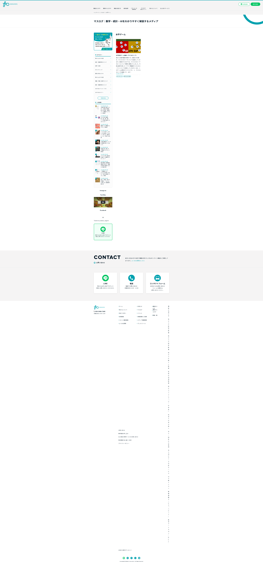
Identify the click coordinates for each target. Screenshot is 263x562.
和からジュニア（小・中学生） (168, 399)
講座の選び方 (168, 311)
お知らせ (140, 306)
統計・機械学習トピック (101, 62)
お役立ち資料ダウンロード (125, 550)
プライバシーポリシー (123, 443)
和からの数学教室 (168, 325)
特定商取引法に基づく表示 (125, 440)
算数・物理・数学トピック (101, 81)
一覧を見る (103, 98)
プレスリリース (142, 323)
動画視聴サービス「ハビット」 (168, 504)
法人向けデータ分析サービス (168, 461)
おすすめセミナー (99, 92)
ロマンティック (119, 76)
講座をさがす (155, 307)
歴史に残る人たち (99, 73)
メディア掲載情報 (142, 320)
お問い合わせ (121, 430)
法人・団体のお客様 (168, 439)
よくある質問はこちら (138, 260)
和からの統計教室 (168, 342)
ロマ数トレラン (168, 482)
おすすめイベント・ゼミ (101, 88)
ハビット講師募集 (123, 320)
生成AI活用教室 (168, 377)
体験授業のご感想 (142, 316)
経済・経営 (97, 66)
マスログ (140, 310)
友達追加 (245, 4)
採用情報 (121, 316)
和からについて (123, 310)
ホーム (121, 306)
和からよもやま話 (127, 76)
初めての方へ (122, 313)
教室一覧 (155, 315)
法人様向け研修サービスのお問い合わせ (128, 437)
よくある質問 (122, 323)
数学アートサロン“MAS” (168, 531)
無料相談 (255, 4)
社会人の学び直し (168, 421)
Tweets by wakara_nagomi (101, 220)
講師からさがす (155, 311)
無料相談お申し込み (123, 433)
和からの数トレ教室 (168, 360)
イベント (140, 313)
